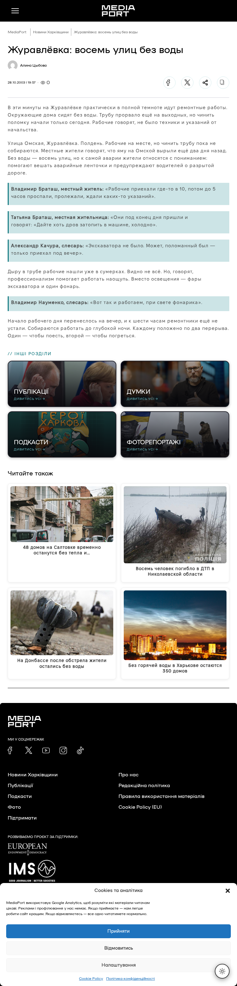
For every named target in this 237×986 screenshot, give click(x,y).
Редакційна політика (144, 785)
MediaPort (17, 32)
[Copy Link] (223, 82)
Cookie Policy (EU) (140, 807)
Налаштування (119, 965)
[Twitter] (187, 82)
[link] (11, 750)
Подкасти (20, 796)
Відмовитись (118, 948)
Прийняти (118, 931)
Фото (14, 807)
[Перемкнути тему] (222, 971)
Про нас (128, 774)
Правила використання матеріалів (161, 796)
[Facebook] (169, 82)
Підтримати (22, 818)
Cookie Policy (91, 978)
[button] (228, 891)
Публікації (20, 785)
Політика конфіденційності (130, 978)
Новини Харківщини (51, 32)
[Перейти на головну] (118, 11)
